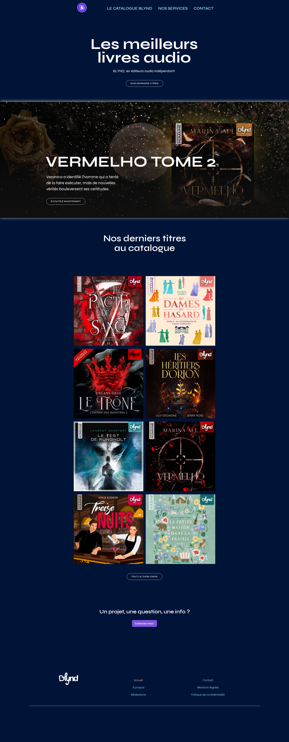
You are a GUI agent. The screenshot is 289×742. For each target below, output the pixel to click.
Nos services (173, 8)
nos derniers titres (144, 83)
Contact (204, 8)
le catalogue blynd (129, 8)
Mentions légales (208, 687)
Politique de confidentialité (208, 695)
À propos (138, 687)
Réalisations (138, 695)
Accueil (138, 680)
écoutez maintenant (66, 201)
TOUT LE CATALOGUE (144, 576)
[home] (88, 8)
